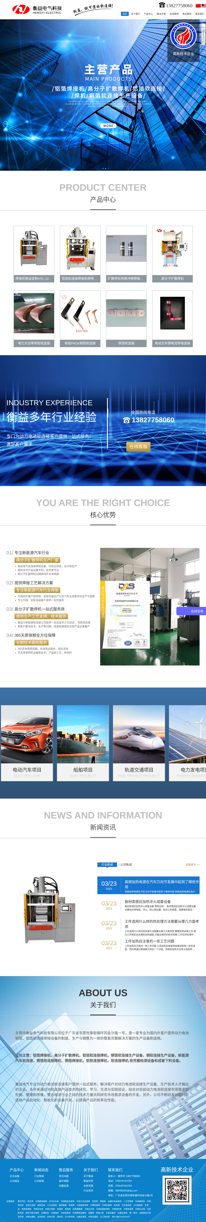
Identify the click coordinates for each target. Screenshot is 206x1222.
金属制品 (45, 1213)
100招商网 (138, 1205)
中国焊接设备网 (80, 1213)
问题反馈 (64, 1185)
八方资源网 (128, 1201)
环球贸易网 (107, 1205)
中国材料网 (117, 1209)
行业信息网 (52, 1205)
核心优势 (103, 514)
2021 (109, 888)
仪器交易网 (82, 1217)
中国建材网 (140, 1201)
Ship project (83, 776)
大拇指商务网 (82, 1205)
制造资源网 (26, 1209)
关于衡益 (88, 1176)
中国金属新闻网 (103, 1209)
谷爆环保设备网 (114, 1201)
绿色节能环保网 (32, 1213)
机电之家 (51, 1217)
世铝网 (21, 1217)
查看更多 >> (193, 864)
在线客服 (138, 446)
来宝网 (117, 1205)
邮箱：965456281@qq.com (122, 1190)
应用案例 (174, 14)
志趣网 (91, 1213)
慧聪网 (103, 1201)
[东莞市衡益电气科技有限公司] (36, 9)
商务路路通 (77, 1209)
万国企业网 (89, 1209)
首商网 (68, 1209)
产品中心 (148, 14)
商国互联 (41, 1205)
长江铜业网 (105, 1217)
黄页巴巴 (21, 1201)
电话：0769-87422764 (120, 1181)
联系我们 (199, 14)
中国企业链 (140, 1209)
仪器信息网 (123, 1213)
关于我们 (135, 14)
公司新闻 (126, 864)
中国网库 (55, 1213)
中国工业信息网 (83, 1201)
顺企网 (30, 1201)
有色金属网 (93, 1217)
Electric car (27, 776)
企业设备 (14, 1176)
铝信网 (95, 1201)
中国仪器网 (31, 1217)
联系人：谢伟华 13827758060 (124, 1176)
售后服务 (187, 14)
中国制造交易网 (67, 1201)
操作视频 (64, 1181)
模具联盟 (63, 1205)
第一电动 (133, 1213)
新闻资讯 (103, 827)
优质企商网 (50, 1209)
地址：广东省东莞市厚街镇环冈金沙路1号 (130, 1195)
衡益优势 (88, 1181)
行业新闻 (107, 864)
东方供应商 (70, 1217)
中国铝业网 (38, 1209)
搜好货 (60, 1217)
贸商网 (60, 1209)
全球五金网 (30, 1205)
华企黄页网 (126, 1205)
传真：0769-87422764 (120, 1185)
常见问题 (64, 1176)
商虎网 (72, 1205)
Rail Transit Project (139, 776)
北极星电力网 (145, 1213)
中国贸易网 (128, 1209)
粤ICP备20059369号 (121, 1217)
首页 (125, 14)
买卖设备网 (111, 1213)
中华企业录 (54, 1201)
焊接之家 (100, 1213)
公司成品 (14, 1181)
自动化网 (41, 1217)
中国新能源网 (41, 1201)
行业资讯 (88, 1190)
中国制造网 (95, 1205)
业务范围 (88, 1185)
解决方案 (161, 14)
